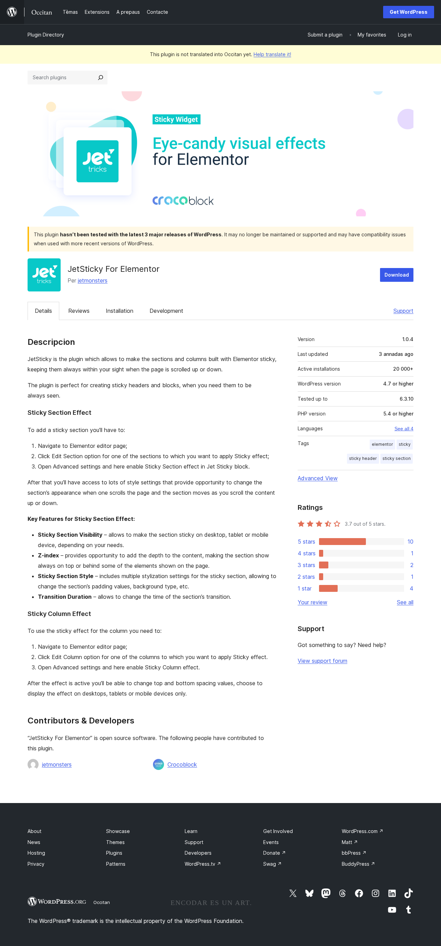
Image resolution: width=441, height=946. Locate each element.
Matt (350, 842)
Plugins (114, 853)
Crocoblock (182, 764)
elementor (382, 444)
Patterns (115, 864)
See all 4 (403, 428)
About (34, 831)
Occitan (101, 902)
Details (43, 310)
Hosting (36, 853)
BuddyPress (358, 864)
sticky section (396, 458)
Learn (191, 831)
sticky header (363, 458)
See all (405, 602)
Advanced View (318, 478)
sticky (405, 444)
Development (166, 310)
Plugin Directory (46, 35)
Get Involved (278, 831)
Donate (274, 853)
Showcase (118, 831)
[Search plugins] (100, 77)
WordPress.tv (203, 864)
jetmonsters (92, 280)
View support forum (322, 660)
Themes (115, 842)
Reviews (79, 310)
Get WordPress (409, 12)
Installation (119, 310)
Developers (198, 853)
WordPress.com (362, 831)
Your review (312, 602)
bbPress (354, 853)
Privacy (36, 864)
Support (403, 310)
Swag (272, 864)
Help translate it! (272, 54)
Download (396, 275)
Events (271, 842)
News (34, 842)
